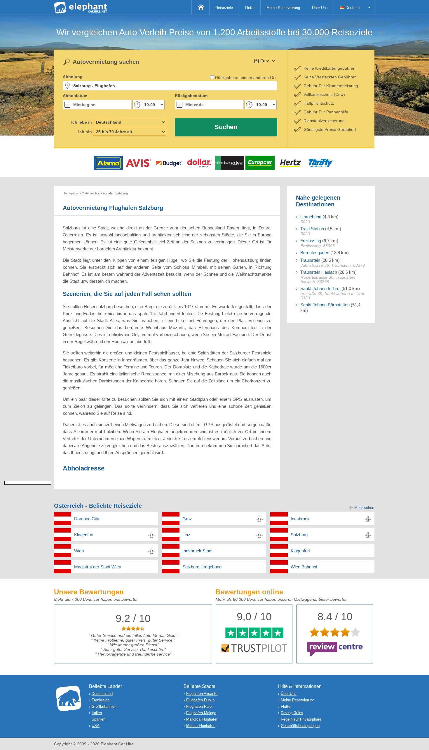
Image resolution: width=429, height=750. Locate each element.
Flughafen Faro (199, 706)
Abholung (73, 76)
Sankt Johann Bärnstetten (325, 304)
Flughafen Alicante (201, 693)
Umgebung (310, 216)
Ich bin (85, 131)
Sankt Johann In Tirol (320, 288)
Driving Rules (292, 713)
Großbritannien (104, 706)
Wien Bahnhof (304, 566)
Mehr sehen (364, 507)
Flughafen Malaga (201, 713)
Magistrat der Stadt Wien (97, 566)
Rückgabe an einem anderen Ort (245, 77)
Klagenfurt (83, 534)
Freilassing (310, 240)
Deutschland (102, 693)
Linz (186, 534)
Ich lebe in (81, 122)
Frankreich (100, 700)
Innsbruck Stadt (197, 550)
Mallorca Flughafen (202, 719)
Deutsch (352, 8)
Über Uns (320, 8)
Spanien (98, 719)
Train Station (312, 228)
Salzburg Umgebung (202, 566)
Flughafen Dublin (200, 700)
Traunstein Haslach (318, 272)
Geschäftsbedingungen (300, 725)
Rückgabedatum (191, 95)
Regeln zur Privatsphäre (301, 719)
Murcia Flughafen (200, 725)
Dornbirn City (86, 518)
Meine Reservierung (283, 8)
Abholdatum (75, 95)
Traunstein (310, 260)
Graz (187, 518)
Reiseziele (224, 8)
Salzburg (299, 534)
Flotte (249, 8)
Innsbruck (300, 518)
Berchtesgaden (314, 252)
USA (96, 725)
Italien (97, 713)
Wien (79, 550)
